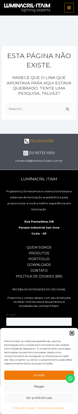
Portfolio (39, 259)
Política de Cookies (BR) (39, 276)
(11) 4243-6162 (41, 141)
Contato (39, 271)
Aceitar (39, 375)
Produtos (39, 253)
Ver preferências (39, 398)
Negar (39, 386)
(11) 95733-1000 (41, 153)
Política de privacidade (50, 407)
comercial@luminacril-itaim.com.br (39, 160)
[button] (72, 333)
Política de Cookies (24, 407)
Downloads (39, 265)
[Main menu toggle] (69, 7)
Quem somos (39, 247)
